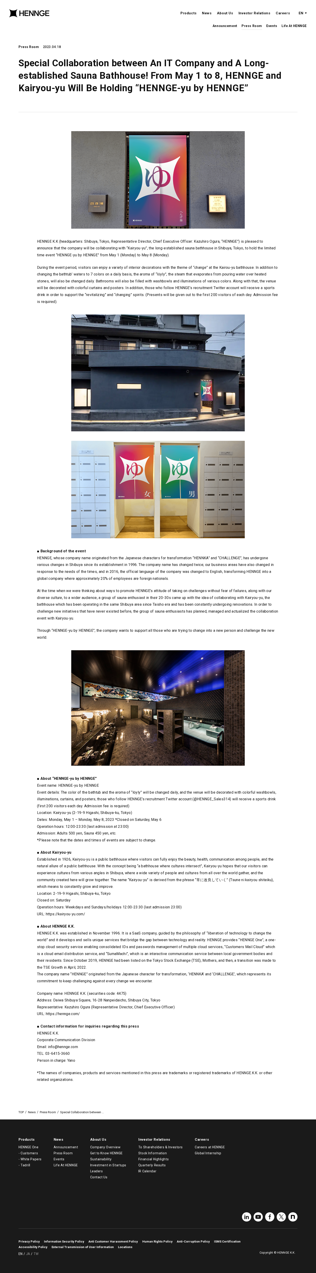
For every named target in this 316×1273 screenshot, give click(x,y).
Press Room (252, 26)
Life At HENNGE (294, 26)
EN (301, 13)
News (206, 13)
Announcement (225, 26)
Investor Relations (254, 13)
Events (271, 26)
